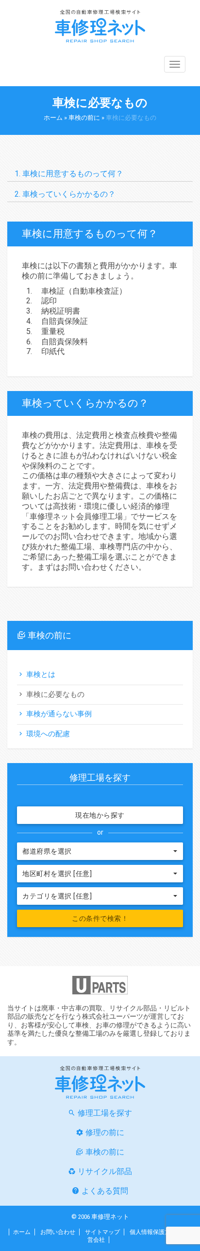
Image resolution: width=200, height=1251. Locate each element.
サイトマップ (102, 1232)
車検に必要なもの (55, 694)
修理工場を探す (105, 1113)
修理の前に (104, 1132)
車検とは (40, 674)
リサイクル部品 (105, 1171)
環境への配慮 (48, 733)
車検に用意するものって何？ (72, 173)
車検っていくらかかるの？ (69, 194)
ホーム (53, 117)
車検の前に (84, 117)
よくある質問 (105, 1190)
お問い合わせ (57, 1232)
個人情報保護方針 (153, 1232)
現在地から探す (100, 815)
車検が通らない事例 (59, 714)
